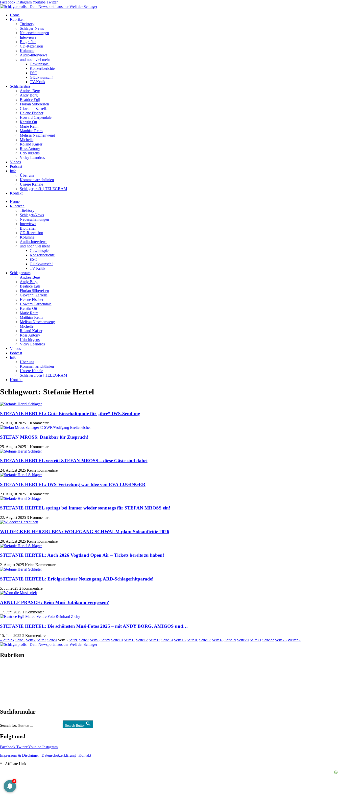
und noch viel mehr (35, 59)
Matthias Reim (31, 131)
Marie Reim (29, 126)
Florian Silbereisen (34, 104)
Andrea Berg (30, 91)
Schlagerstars (20, 86)
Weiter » (294, 640)
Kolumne (27, 50)
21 (255, 640)
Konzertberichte (42, 68)
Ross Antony (30, 148)
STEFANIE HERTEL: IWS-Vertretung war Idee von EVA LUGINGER (72, 484)
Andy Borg (29, 95)
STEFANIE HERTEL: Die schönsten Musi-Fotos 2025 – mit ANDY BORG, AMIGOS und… (94, 626)
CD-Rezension (31, 46)
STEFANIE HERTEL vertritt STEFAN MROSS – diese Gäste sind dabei (73, 460)
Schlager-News (32, 28)
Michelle (26, 140)
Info (13, 171)
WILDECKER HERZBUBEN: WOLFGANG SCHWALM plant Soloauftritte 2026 (84, 531)
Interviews (28, 37)
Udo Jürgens (30, 153)
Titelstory (27, 24)
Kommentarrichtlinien (37, 180)
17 (205, 640)
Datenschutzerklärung (59, 755)
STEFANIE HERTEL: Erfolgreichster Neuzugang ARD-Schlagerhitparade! (76, 578)
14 (167, 640)
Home (15, 15)
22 (268, 640)
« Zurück (7, 640)
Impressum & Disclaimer (19, 755)
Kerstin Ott (28, 122)
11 (129, 640)
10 (117, 640)
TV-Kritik (37, 82)
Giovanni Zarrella (34, 108)
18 (217, 640)
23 (281, 640)
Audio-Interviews (33, 55)
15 (180, 640)
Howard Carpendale (35, 117)
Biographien (9, 683)
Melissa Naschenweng (37, 135)
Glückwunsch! (41, 77)
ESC (33, 73)
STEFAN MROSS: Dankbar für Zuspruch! (44, 437)
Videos (15, 162)
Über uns (27, 175)
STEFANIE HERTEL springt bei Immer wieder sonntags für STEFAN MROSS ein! (85, 507)
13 (154, 640)
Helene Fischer (31, 113)
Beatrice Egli (30, 99)
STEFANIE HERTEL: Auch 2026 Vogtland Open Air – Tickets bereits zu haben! (82, 555)
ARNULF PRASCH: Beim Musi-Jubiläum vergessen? (54, 602)
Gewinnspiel (39, 64)
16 (192, 640)
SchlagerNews (11, 670)
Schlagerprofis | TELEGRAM (43, 189)
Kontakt (16, 193)
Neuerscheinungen (34, 33)
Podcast (16, 166)
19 (230, 640)
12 (142, 640)
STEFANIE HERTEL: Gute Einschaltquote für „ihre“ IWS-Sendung (70, 413)
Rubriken (17, 19)
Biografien (28, 42)
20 (243, 640)
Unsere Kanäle (31, 184)
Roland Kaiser (31, 144)
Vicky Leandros (32, 157)
